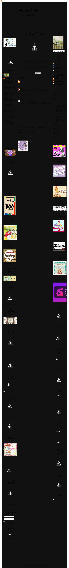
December (58, 101)
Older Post (48, 129)
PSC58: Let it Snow (59, 115)
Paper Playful (57, 80)
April (57, 132)
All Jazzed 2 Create (29, 13)
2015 (56, 95)
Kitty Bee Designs (58, 78)
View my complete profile (8, 127)
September (58, 125)
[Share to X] (38, 73)
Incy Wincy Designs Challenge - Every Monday (58, 75)
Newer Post (20, 129)
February (58, 135)
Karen (22, 100)
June (57, 129)
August (57, 127)
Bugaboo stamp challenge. (59, 111)
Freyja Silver (31, 565)
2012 (56, 99)
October (58, 124)
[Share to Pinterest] (40, 73)
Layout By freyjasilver (34, 567)
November (58, 123)
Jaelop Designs (44, 565)
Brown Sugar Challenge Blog (57, 63)
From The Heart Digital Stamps (58, 72)
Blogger (13, 538)
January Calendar (8, 188)
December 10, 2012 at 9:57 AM (31, 88)
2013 (56, 98)
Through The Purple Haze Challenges (59, 84)
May (57, 131)
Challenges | (57, 65)
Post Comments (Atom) (29, 132)
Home (34, 129)
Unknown (23, 81)
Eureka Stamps (57, 70)
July (57, 128)
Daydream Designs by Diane (59, 68)
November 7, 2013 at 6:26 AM (30, 100)
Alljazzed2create (9, 78)
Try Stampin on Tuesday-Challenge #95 (60, 120)
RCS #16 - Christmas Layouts (60, 109)
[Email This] (35, 73)
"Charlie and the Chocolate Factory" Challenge (60, 106)
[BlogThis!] (37, 73)
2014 (56, 97)
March (57, 133)
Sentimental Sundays (59, 81)
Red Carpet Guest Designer (59, 113)
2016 (56, 94)
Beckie (22, 88)
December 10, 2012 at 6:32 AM (32, 81)
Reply (22, 85)
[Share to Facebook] (39, 73)
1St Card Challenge (8, 187)
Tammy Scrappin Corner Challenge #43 (60, 103)
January (58, 136)
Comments (7, 519)
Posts (6, 516)
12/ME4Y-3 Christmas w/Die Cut (59, 117)
